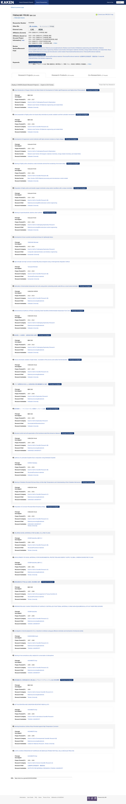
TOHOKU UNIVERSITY (34, 623)
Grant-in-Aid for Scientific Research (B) (38, 175)
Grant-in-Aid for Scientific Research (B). (38, 545)
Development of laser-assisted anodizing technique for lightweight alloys (33, 237)
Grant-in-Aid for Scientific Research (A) (38, 126)
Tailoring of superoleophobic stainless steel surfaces (28, 212)
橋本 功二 (40, 538)
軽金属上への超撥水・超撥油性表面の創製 (25, 335)
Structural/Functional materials (92, 51)
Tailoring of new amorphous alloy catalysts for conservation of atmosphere (34, 655)
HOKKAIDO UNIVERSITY (34, 450)
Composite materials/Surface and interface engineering (42, 252)
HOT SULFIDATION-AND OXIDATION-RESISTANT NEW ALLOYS (31, 704)
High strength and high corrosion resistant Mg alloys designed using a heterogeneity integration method (42, 261)
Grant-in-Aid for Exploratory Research (38, 396)
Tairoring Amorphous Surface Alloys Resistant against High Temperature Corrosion (36, 726)
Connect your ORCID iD (104, 14)
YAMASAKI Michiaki (33, 242)
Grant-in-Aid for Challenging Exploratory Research (41, 224)
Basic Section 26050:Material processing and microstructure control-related (48, 178)
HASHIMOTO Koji (32, 660)
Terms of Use (46, 797)
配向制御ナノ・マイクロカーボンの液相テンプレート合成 (29, 408)
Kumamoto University (33, 254)
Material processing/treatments (37, 48)
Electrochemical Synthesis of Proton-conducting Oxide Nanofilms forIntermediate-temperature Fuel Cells (42, 310)
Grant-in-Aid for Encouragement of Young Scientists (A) (42, 594)
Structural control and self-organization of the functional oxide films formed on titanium (37, 433)
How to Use (110, 2)
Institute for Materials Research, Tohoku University (41, 743)
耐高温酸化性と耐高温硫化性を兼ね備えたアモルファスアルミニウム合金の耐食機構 (36, 680)
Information (23, 797)
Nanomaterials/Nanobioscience (74, 51)
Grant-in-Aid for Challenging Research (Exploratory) (41, 102)
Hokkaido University (33, 107)
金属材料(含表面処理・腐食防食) (88, 56)
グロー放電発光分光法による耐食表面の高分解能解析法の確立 (30, 384)
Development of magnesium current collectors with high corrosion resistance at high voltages (39, 139)
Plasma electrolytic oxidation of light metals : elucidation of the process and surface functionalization (40, 359)
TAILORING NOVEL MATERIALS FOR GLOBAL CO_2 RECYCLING (32, 533)
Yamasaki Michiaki (33, 267)
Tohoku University (32, 525)
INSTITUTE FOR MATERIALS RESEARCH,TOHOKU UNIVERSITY (45, 768)
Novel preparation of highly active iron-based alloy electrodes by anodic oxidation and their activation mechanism (44, 114)
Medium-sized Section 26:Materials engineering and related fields (80, 48)
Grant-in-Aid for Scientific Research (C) (38, 494)
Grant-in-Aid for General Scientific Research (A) (40, 763)
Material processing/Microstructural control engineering (42, 203)
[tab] (29, 75)
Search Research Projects (26, 2)
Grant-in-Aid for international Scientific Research (40, 716)
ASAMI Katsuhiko (32, 538)
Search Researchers (41, 2)
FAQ (36, 797)
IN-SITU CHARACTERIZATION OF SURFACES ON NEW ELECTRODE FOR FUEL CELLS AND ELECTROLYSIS (44, 751)
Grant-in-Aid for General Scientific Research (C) (40, 692)
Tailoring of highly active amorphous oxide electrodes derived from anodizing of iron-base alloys (39, 163)
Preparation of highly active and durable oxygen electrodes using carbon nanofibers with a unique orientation (43, 188)
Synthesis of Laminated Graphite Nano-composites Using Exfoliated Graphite (34, 457)
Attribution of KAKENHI (57, 797)
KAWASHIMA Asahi (33, 636)
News (40, 797)
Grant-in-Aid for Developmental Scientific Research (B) (42, 738)
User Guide (30, 797)
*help (112, 14)
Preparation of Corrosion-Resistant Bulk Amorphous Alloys (29, 506)
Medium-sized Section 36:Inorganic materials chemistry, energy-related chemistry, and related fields (80, 49)
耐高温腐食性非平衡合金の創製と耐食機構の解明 (27, 582)
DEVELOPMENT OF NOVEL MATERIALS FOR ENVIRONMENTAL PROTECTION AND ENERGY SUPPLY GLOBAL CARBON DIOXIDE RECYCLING (53, 557)
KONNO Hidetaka (32, 463)
